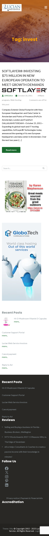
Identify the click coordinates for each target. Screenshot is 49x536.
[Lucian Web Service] (12, 7)
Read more (11, 150)
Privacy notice (12, 498)
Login (37, 531)
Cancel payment (9, 354)
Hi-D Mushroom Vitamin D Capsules (30, 318)
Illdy (11, 528)
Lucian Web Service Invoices (14, 343)
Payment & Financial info (32, 498)
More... (17, 321)
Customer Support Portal (13, 332)
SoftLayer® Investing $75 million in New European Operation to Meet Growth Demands (23, 78)
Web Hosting (15, 100)
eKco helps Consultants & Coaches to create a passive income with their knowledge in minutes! (25, 452)
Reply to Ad (7, 365)
